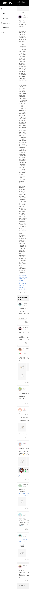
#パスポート (23, 287)
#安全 (20, 289)
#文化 (23, 289)
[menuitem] (8, 9)
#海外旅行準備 (23, 279)
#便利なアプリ (22, 276)
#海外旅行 (21, 275)
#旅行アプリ (23, 278)
